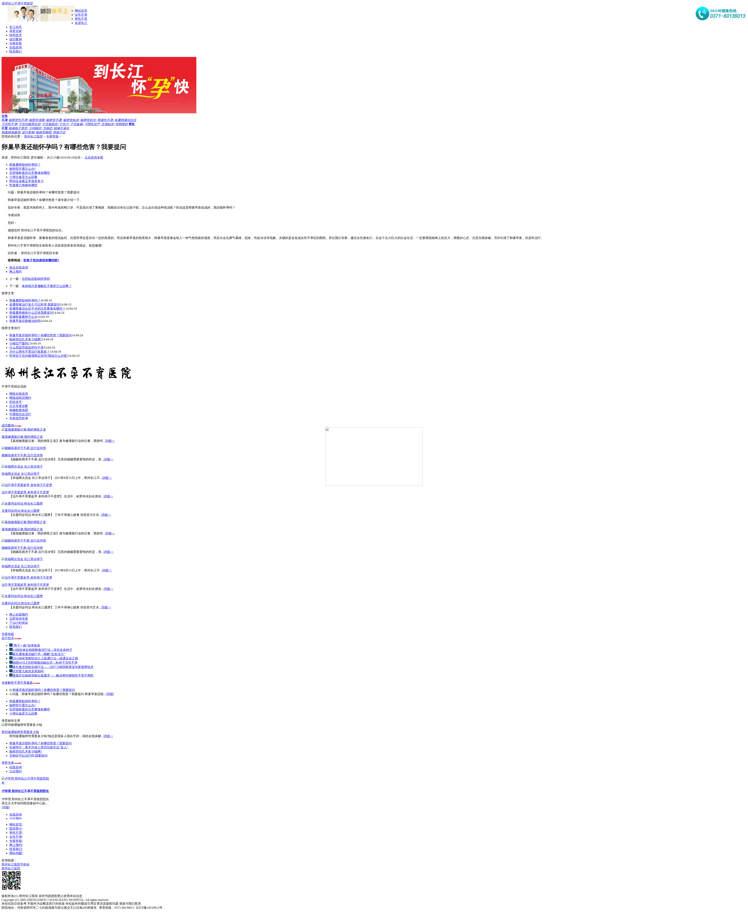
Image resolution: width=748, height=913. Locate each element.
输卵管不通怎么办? (22, 168)
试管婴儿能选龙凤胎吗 (28, 671)
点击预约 (15, 766)
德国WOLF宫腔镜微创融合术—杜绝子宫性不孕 (45, 662)
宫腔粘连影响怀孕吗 (36, 278)
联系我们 (15, 51)
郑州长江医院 (33, 136)
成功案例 (15, 39)
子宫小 (64, 124)
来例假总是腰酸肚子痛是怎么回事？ (47, 286)
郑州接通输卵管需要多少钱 (20, 732)
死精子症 (59, 132)
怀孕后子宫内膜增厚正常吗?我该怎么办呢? (38, 355)
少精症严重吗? (19, 343)
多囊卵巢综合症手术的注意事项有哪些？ (37, 308)
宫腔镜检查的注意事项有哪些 (29, 172)
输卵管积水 (88, 120)
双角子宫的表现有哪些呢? (41, 260)
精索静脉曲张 (11, 132)
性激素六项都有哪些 (23, 185)
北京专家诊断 (18, 406)
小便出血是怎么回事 (23, 177)
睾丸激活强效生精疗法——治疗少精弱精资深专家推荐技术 (53, 667)
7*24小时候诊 (18, 622)
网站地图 (15, 853)
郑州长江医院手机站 (16, 864)
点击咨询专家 (94, 157)
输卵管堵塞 (36, 120)
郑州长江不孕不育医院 (17, 3)
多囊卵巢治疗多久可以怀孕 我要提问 (34, 304)
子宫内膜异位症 (30, 124)
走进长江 (81, 23)
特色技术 (15, 35)
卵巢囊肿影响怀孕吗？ (25, 164)
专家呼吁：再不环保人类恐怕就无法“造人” (38, 747)
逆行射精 (28, 132)
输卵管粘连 (71, 120)
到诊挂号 (15, 402)
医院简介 (15, 828)
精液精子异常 (18, 128)
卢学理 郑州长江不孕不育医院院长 (25, 786)
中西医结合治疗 (20, 414)
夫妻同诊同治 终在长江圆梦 (21, 510)
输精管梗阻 (43, 132)
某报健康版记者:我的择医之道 (22, 436)
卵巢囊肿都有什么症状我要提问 (31, 312)
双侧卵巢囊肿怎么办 (23, 316)
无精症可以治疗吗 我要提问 (28, 755)
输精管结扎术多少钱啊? (25, 339)
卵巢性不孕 (105, 120)
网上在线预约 (18, 614)
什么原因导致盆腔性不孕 (26, 347)
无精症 (47, 128)
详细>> (110, 440)
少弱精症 (35, 128)
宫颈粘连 (107, 124)
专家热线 (8, 634)
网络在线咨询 (18, 393)
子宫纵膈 (76, 124)
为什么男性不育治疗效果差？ (29, 351)
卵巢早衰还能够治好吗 (25, 321)
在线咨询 (15, 47)
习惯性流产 (92, 124)
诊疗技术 (8, 638)
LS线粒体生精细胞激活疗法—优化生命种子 (42, 649)
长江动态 (15, 27)
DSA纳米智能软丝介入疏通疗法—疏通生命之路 (45, 658)
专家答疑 (15, 43)
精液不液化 (61, 128)
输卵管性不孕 (18, 120)
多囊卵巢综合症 (125, 120)
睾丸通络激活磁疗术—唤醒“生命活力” (38, 654)
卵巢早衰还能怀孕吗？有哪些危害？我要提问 (40, 335)
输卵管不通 (54, 120)
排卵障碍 (121, 124)
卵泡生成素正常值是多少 (26, 181)
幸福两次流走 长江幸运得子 (21, 473)
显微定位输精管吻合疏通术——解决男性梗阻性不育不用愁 (53, 675)
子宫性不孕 (9, 124)
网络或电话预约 (20, 397)
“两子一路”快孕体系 (26, 645)
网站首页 (81, 10)
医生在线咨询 (18, 267)
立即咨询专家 (18, 618)
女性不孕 (81, 14)
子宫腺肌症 (50, 124)
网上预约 (15, 271)
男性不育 (81, 18)
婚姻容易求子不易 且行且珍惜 (22, 455)
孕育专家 (15, 31)
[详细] (110, 694)
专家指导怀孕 (18, 418)
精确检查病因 (18, 410)
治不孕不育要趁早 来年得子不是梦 (25, 492)
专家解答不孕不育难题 (17, 682)
